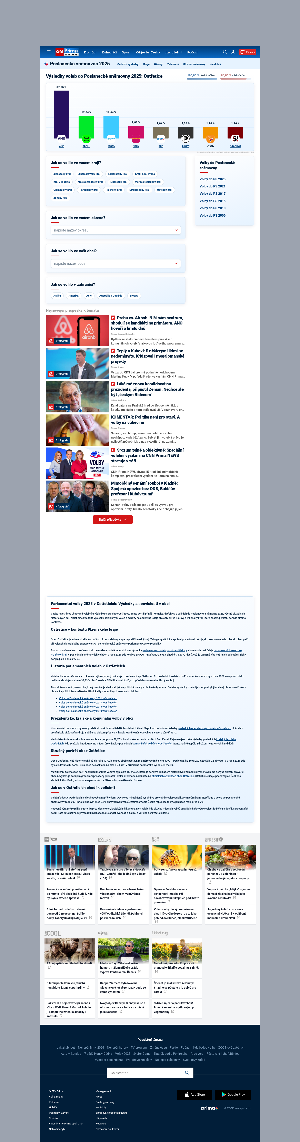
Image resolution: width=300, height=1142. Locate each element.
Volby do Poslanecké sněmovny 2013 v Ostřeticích (88, 706)
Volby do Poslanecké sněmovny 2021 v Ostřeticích (88, 698)
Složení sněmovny (194, 64)
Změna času (158, 1047)
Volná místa (56, 1096)
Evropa (134, 295)
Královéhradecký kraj (90, 181)
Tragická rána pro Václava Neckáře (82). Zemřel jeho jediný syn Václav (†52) (123, 874)
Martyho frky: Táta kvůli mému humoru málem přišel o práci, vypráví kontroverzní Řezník (119, 968)
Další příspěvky (110, 520)
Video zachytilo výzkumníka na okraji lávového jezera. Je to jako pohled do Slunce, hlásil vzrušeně (175, 914)
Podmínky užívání (59, 1112)
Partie (174, 1047)
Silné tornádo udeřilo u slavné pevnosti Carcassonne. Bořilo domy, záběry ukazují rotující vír (67, 914)
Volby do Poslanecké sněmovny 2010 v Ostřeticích (88, 710)
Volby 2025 (122, 1054)
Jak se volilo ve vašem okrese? (78, 218)
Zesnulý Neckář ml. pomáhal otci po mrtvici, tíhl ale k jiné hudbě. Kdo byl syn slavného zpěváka (70, 894)
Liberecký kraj (118, 181)
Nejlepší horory (117, 1047)
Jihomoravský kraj (89, 173)
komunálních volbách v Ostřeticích (152, 743)
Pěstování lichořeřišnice (223, 1054)
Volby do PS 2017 (213, 194)
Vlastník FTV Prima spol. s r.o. (66, 1123)
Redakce (101, 1123)
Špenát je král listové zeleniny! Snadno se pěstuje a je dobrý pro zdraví (175, 987)
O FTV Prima (56, 1091)
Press (99, 1096)
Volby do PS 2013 (213, 201)
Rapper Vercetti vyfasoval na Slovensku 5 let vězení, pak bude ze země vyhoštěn (123, 987)
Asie (89, 295)
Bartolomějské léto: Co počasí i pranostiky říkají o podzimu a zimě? (176, 965)
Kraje (146, 64)
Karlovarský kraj (117, 173)
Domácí (90, 52)
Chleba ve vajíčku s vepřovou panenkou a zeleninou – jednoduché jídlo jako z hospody (228, 874)
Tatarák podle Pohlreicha (171, 1054)
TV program (139, 1047)
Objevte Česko (148, 52)
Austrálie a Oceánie (110, 295)
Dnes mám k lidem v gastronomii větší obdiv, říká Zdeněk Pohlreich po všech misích (121, 914)
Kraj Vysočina (61, 181)
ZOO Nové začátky (230, 1047)
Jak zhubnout (66, 1047)
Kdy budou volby (204, 1047)
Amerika (74, 295)
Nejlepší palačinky (167, 1060)
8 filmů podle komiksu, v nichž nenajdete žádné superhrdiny (66, 985)
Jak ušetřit (173, 52)
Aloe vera (197, 1054)
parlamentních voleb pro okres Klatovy (164, 650)
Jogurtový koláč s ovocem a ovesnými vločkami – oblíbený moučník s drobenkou (226, 914)
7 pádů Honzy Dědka (98, 1054)
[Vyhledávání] (224, 51)
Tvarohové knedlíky (139, 1060)
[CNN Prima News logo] (67, 52)
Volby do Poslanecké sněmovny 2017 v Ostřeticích (88, 702)
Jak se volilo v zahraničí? (73, 284)
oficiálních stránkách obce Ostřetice (173, 776)
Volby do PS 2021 (213, 186)
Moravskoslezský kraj (148, 181)
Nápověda (101, 1118)
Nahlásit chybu (57, 1129)
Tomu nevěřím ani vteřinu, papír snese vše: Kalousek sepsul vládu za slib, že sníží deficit (68, 874)
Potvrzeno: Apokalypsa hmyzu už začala (175, 871)
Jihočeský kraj (62, 173)
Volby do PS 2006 (213, 215)
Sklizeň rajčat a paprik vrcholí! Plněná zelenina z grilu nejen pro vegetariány (175, 1007)
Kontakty (101, 1107)
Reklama (54, 1102)
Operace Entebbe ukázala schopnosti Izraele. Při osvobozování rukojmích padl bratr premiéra (176, 896)
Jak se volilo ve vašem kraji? (76, 163)
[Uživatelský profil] (233, 51)
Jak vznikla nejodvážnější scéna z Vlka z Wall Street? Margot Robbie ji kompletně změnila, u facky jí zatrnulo (69, 1009)
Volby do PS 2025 (213, 179)
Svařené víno (142, 1054)
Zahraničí (109, 52)
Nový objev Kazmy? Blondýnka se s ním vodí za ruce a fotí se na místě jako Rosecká (122, 1007)
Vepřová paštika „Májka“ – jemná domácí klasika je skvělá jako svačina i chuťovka (229, 894)
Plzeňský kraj (114, 189)
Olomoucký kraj (62, 189)
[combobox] (114, 230)
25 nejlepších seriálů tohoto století (69, 963)
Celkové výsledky (128, 64)
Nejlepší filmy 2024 (91, 1047)
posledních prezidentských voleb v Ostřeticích (204, 728)
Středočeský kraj (139, 189)
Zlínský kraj (60, 197)
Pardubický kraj (89, 189)
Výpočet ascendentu (109, 1060)
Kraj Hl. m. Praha (145, 173)
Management (103, 1091)
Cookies (53, 1118)
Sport (126, 52)
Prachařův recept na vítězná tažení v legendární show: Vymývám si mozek (122, 894)
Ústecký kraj (164, 189)
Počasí (192, 52)
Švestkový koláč (194, 1060)
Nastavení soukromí (107, 1129)
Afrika (57, 295)
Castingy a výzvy (105, 1102)
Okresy (158, 64)
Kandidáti (215, 64)
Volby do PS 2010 (213, 208)
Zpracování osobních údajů (111, 1112)
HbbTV (53, 1107)
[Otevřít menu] (48, 51)
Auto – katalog (71, 1054)
